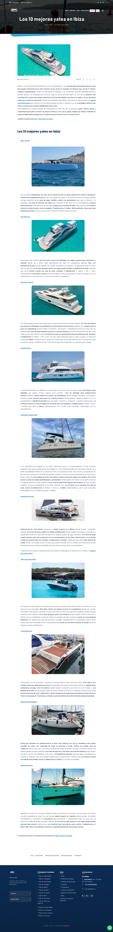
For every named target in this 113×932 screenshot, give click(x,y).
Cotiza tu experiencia (67, 890)
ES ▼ (97, 10)
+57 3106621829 (91, 884)
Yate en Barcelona (44, 898)
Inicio (66, 10)
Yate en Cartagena (44, 879)
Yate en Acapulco (44, 893)
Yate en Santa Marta (45, 876)
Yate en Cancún (44, 890)
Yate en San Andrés (45, 881)
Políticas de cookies (67, 879)
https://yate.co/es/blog (63, 836)
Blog (78, 10)
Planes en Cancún (44, 916)
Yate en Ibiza (43, 895)
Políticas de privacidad (68, 881)
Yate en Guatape (44, 884)
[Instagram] (103, 2)
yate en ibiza (77, 855)
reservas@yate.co (89, 889)
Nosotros (72, 10)
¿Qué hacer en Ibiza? (45, 119)
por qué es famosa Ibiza (52, 855)
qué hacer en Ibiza (66, 855)
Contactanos (85, 10)
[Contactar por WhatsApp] (109, 927)
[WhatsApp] (98, 2)
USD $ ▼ (92, 10)
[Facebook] (100, 2)
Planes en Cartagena (45, 910)
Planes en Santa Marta (46, 907)
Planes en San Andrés (45, 913)
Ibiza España (39, 855)
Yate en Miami (43, 887)
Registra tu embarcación (68, 893)
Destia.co (66, 925)
